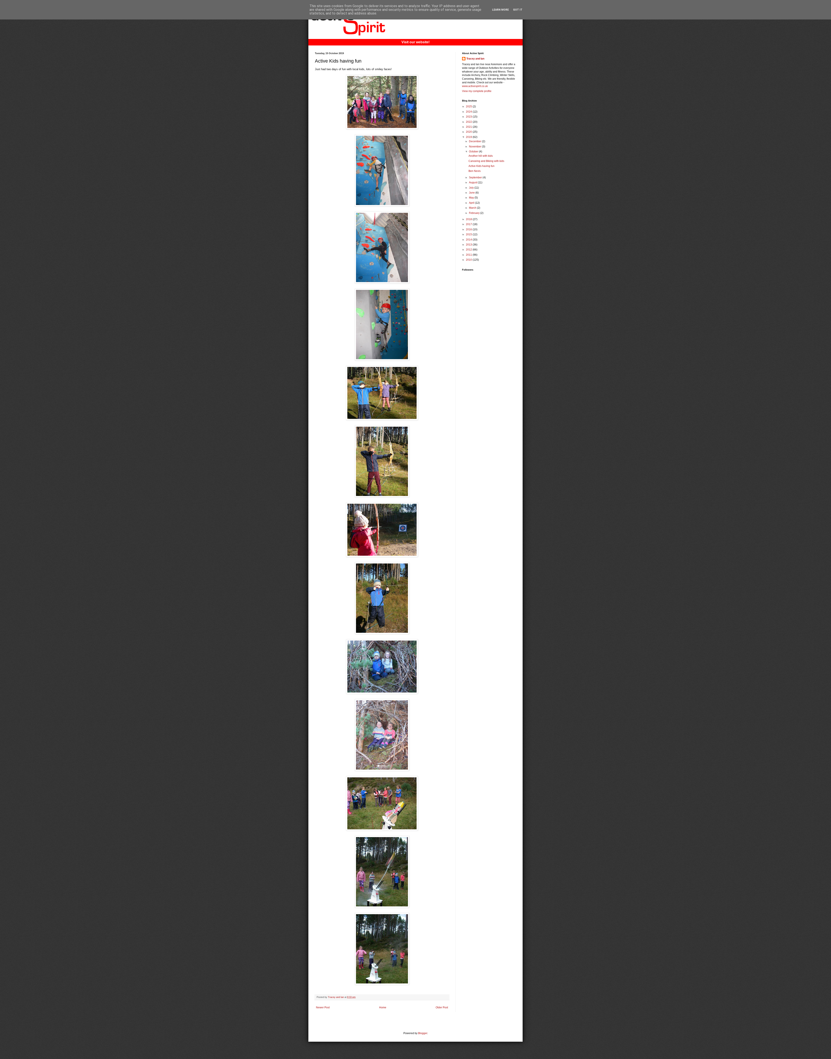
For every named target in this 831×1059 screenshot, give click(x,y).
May (472, 197)
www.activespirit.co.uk (475, 86)
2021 (469, 126)
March (473, 207)
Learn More (500, 9)
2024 (469, 111)
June (472, 192)
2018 (469, 219)
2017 (469, 224)
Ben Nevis (475, 171)
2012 (469, 249)
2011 (469, 254)
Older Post (442, 1007)
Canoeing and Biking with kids (486, 161)
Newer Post (323, 1007)
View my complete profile (476, 91)
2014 (469, 239)
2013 (469, 244)
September (476, 177)
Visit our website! (415, 42)
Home (382, 1007)
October (474, 151)
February (474, 213)
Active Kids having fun (481, 166)
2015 (469, 234)
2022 (469, 121)
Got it (517, 9)
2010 (469, 259)
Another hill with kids (481, 155)
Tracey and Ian (475, 58)
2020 (469, 131)
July (471, 187)
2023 (469, 116)
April (472, 202)
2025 (469, 106)
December (475, 141)
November (475, 146)
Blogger (422, 1033)
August (473, 182)
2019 (469, 137)
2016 (469, 229)
